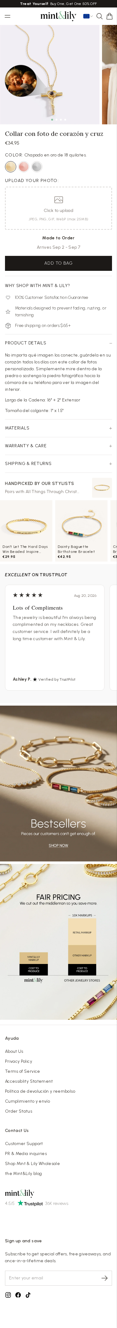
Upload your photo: (32, 180)
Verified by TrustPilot (57, 679)
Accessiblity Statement (29, 1081)
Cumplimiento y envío (27, 1101)
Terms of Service (22, 1071)
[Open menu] (7, 16)
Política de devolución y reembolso (40, 1091)
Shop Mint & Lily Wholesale (32, 1163)
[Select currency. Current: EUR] (88, 16)
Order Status (18, 1111)
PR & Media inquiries (26, 1153)
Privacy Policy (18, 1061)
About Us (14, 1051)
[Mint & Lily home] (59, 16)
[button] (109, 16)
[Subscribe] (104, 1278)
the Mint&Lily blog (23, 1173)
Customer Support (24, 1143)
